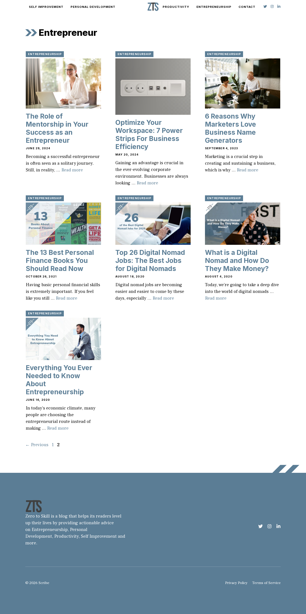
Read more (72, 170)
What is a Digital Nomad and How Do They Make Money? (237, 260)
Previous (36, 445)
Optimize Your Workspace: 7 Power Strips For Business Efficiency (149, 134)
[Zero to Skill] (153, 6)
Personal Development (93, 7)
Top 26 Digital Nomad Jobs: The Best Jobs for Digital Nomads (150, 260)
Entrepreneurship (213, 7)
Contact (247, 7)
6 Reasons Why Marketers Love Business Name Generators (230, 128)
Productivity (176, 7)
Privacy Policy (236, 582)
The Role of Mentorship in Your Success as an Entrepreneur (57, 128)
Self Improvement (46, 7)
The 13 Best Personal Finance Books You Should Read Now (60, 260)
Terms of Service (266, 582)
